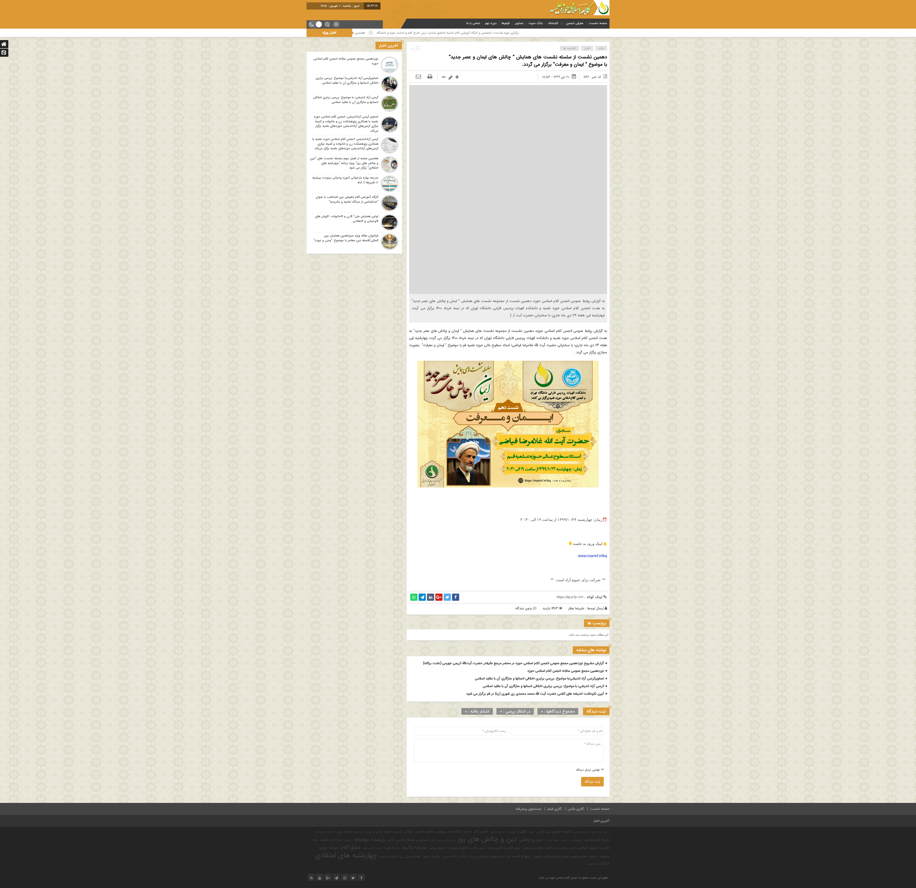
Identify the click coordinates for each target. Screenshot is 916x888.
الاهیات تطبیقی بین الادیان (554, 831)
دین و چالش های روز (487, 839)
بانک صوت (536, 23)
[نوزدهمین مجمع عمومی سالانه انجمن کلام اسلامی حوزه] (354, 64)
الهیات (531, 832)
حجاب (564, 840)
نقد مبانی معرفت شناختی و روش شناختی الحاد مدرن (476, 856)
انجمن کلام (481, 831)
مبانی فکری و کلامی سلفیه (503, 847)
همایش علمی (431, 856)
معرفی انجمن (574, 23)
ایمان (408, 831)
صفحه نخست (598, 23)
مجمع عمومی (437, 847)
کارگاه (605, 864)
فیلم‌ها (506, 23)
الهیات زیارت (516, 831)
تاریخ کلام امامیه (597, 840)
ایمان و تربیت (373, 831)
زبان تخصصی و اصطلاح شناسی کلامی (411, 839)
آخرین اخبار (601, 820)
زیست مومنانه (369, 839)
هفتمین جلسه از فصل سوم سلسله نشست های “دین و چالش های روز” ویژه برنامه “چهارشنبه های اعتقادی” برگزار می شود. (391, 32)
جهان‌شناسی (576, 840)
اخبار (587, 48)
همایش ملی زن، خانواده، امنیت (400, 856)
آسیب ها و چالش (600, 832)
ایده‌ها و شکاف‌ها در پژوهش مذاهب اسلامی (443, 831)
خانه (601, 48)
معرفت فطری (328, 848)
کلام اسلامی (592, 864)
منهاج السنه (521, 856)
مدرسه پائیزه (414, 847)
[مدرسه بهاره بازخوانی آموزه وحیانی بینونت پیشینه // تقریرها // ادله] (354, 183)
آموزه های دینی (581, 832)
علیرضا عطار (576, 608)
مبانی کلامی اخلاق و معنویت (467, 847)
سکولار (348, 840)
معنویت (604, 856)
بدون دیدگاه (523, 608)
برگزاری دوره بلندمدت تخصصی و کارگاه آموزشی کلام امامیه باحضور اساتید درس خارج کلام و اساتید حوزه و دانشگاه (550, 32)
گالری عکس (576, 808)
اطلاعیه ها (569, 48)
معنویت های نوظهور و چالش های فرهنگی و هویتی (564, 856)
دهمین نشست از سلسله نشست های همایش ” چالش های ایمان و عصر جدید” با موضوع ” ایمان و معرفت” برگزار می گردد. (528, 60)
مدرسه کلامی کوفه (372, 848)
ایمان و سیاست (324, 831)
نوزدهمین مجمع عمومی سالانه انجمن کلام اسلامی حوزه (565, 670)
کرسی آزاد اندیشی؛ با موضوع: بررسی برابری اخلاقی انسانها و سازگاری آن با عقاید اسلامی (543, 686)
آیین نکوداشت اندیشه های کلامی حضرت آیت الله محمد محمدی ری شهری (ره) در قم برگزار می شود (535, 693)
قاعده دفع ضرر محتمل (537, 847)
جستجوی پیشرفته (528, 808)
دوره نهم (490, 23)
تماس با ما (473, 23)
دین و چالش (531, 839)
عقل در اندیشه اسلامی (593, 848)
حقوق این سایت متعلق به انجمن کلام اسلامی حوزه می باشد (573, 877)
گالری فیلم (554, 808)
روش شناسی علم (446, 840)
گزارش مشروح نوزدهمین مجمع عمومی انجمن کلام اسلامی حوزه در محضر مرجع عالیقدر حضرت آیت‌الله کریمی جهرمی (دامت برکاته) (513, 663)
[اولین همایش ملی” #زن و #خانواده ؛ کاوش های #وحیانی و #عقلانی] (354, 222)
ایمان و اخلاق (393, 831)
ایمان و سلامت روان (349, 831)
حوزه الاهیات (552, 840)
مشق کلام (350, 847)
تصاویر (519, 23)
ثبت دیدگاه (592, 781)
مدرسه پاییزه (392, 847)
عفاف (315, 840)
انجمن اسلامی (497, 832)
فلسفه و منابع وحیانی (564, 848)
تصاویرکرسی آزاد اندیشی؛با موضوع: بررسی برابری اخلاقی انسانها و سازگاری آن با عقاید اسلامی (539, 678)
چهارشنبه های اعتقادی (346, 855)
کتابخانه (553, 23)
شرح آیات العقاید (331, 839)
